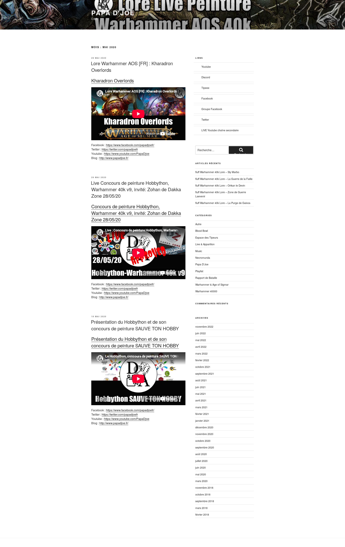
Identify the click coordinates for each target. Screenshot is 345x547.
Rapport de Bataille (206, 278)
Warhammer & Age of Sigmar (212, 284)
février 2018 (202, 514)
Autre (198, 224)
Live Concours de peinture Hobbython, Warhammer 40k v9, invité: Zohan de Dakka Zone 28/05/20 (136, 189)
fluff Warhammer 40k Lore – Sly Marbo (217, 172)
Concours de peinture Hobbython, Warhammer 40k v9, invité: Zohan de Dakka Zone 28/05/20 (136, 213)
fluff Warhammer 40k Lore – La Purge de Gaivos (222, 203)
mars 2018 (201, 508)
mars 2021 (201, 407)
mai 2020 (200, 474)
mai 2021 (200, 393)
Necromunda (202, 257)
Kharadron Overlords (112, 80)
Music (198, 251)
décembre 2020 (204, 427)
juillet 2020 (201, 461)
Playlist (199, 271)
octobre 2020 (202, 441)
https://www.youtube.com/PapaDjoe (126, 154)
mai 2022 (200, 340)
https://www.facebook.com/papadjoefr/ (130, 145)
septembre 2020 (204, 447)
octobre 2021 (202, 367)
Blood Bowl (201, 230)
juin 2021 (200, 387)
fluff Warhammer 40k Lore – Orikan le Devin (220, 185)
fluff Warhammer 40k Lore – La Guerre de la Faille (223, 179)
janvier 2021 (202, 420)
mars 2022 (201, 353)
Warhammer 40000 (206, 291)
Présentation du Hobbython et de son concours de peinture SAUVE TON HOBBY (135, 324)
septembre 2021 (204, 373)
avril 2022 (200, 346)
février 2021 (202, 414)
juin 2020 (200, 467)
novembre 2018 (204, 487)
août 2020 (201, 454)
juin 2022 (200, 333)
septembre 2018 (204, 501)
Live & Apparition (205, 244)
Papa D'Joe (113, 12)
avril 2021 (200, 400)
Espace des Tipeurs (206, 237)
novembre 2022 (204, 326)
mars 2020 (201, 481)
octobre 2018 (202, 494)
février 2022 (202, 360)
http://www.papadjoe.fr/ (113, 158)
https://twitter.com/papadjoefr (120, 149)
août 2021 (201, 380)
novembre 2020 (204, 434)
